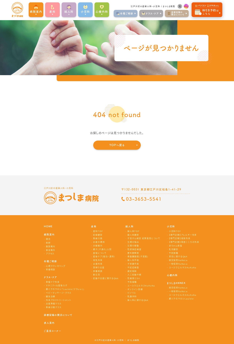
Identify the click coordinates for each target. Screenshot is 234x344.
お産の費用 (99, 241)
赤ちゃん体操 (175, 245)
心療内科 (102, 11)
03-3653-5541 (144, 199)
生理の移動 (133, 245)
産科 (94, 226)
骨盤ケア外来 (53, 281)
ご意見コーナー (52, 331)
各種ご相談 (50, 261)
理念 (48, 239)
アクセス (50, 253)
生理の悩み (133, 241)
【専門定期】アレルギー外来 (183, 234)
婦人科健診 (133, 234)
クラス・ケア (50, 277)
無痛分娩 (97, 238)
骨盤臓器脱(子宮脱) (137, 256)
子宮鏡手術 (133, 263)
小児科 (171, 226)
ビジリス (131, 292)
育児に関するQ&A (178, 256)
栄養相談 (50, 269)
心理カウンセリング (55, 265)
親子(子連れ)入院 (102, 249)
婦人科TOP (133, 231)
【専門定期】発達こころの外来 (184, 241)
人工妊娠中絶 (134, 274)
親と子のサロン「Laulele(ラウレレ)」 (65, 289)
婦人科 (129, 226)
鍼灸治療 (50, 296)
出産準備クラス (54, 303)
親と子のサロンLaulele (181, 298)
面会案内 (50, 250)
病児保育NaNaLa (178, 260)
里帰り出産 (98, 267)
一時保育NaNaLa (178, 263)
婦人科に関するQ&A (137, 300)
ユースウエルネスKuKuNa (141, 285)
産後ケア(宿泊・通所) (104, 256)
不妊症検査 (133, 267)
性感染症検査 (134, 249)
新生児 (96, 274)
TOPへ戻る (117, 145)
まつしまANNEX (176, 283)
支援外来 (97, 263)
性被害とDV (133, 278)
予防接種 (132, 281)
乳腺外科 (132, 296)
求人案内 (49, 323)
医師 (48, 242)
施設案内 (50, 246)
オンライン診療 (135, 289)
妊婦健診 (97, 234)
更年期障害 (133, 252)
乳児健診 (173, 249)
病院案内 (49, 234)
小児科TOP (175, 231)
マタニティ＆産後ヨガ (56, 285)
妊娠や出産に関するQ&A (106, 278)
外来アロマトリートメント (58, 300)
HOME (48, 226)
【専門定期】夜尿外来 (179, 238)
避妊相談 (132, 271)
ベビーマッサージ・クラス (58, 292)
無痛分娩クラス (54, 307)
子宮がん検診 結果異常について (143, 238)
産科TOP (98, 231)
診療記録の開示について (58, 315)
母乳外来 (97, 260)
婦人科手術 (133, 260)
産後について (100, 252)
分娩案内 (97, 245)
